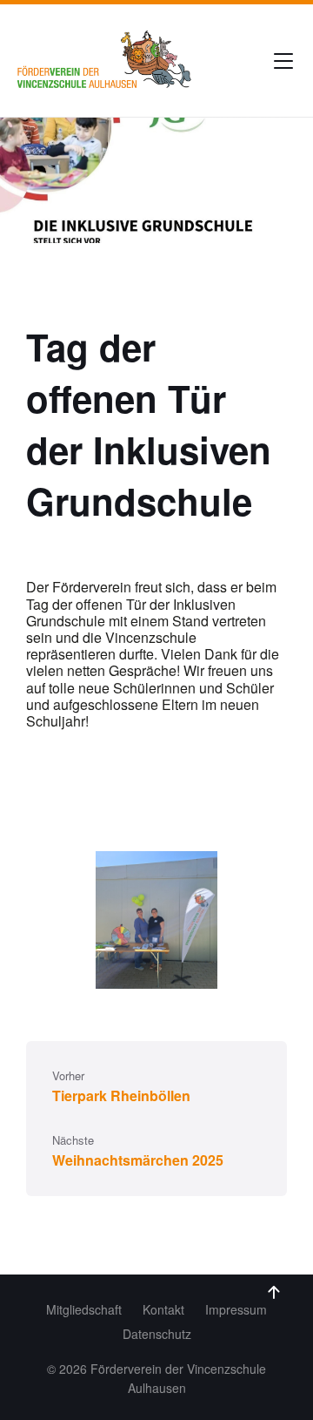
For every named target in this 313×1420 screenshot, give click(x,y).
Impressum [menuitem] (236, 1309)
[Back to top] (274, 1293)
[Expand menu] (283, 61)
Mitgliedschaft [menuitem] (84, 1309)
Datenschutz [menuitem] (157, 1333)
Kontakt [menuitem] (163, 1309)
